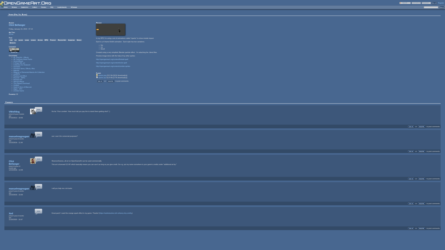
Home (6, 7)
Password (425, 3)
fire (11, 40)
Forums (43, 7)
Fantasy (53, 40)
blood (21, 40)
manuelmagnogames (20, 136)
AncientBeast (18, 61)
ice (16, 40)
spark (27, 40)
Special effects (18, 81)
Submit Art (24, 7)
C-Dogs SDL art (19, 63)
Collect (34, 7)
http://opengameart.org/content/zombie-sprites (113, 66)
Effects (12, 43)
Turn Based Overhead (21, 83)
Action (40, 40)
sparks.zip (102, 77)
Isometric (71, 40)
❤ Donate (74, 7)
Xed (11, 213)
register (110, 81)
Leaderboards (62, 7)
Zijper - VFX (17, 89)
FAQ (51, 7)
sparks (33, 40)
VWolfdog (14, 111)
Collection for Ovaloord (21, 65)
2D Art (11, 34)
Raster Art (62, 40)
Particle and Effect (20, 76)
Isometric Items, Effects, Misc (24, 68)
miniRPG (16, 74)
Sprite (79, 40)
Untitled (16, 85)
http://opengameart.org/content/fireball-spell (112, 59)
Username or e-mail (416, 3)
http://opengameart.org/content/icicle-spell (111, 63)
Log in (100, 81)
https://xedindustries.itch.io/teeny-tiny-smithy (116, 213)
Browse (14, 7)
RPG (46, 40)
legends (16, 70)
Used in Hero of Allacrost (22, 87)
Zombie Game (18, 91)
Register (441, 3)
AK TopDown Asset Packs (22, 59)
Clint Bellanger (17, 25)
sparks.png (102, 75)
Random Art (17, 80)
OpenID (404, 3)
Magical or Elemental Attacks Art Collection (29, 72)
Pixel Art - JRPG (19, 78)
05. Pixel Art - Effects (21, 57)
